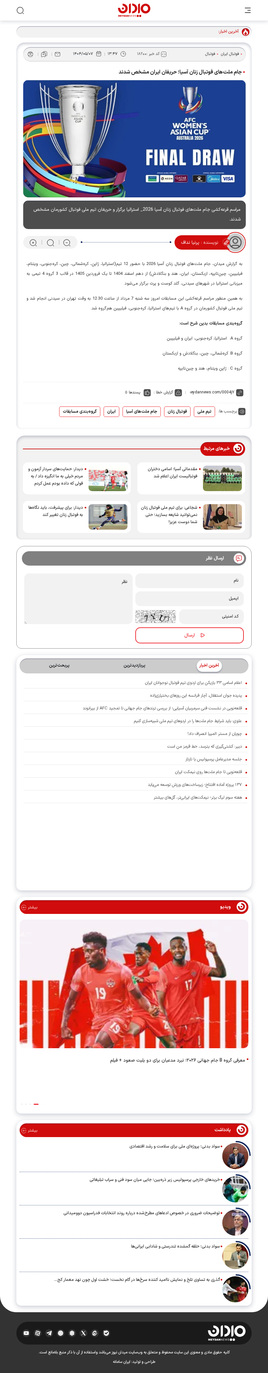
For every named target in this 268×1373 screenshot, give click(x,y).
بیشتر (31, 907)
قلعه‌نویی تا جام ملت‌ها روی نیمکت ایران (208, 772)
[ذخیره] (44, 54)
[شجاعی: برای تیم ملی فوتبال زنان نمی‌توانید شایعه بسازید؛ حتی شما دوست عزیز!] (222, 517)
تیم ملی (204, 411)
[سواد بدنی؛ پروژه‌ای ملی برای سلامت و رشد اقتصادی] (235, 1156)
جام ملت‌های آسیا (141, 411)
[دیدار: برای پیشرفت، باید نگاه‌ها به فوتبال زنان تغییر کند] (108, 517)
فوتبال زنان (177, 411)
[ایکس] (83, 1333)
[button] (36, 1104)
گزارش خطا (164, 392)
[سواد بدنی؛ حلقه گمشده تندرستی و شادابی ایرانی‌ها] (235, 1256)
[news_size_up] (33, 243)
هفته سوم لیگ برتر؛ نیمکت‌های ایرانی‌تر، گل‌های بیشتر (198, 797)
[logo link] (134, 10)
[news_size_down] (67, 243)
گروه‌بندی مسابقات (80, 411)
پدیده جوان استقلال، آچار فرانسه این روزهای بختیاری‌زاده (196, 695)
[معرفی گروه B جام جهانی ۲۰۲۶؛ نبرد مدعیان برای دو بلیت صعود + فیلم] (134, 985)
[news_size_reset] (50, 243)
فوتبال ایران (230, 54)
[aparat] (38, 1333)
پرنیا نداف (190, 242)
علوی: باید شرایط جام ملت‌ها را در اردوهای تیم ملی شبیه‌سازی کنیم (188, 721)
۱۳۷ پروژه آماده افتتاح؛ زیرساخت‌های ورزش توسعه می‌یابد (195, 785)
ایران (111, 411)
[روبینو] (61, 1333)
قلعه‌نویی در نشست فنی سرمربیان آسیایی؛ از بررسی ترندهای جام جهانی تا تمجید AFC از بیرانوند (162, 708)
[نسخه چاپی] (30, 54)
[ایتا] (95, 1333)
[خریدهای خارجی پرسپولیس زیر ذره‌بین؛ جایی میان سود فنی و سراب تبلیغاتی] (235, 1189)
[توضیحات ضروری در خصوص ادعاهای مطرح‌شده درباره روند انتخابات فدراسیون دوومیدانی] (235, 1223)
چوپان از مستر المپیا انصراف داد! (215, 734)
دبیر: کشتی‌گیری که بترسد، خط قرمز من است (204, 746)
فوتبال (210, 54)
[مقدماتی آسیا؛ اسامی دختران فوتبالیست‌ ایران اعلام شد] (222, 478)
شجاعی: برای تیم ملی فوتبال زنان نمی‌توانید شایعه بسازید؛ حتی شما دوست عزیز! (169, 515)
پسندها (134, 392)
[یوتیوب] (26, 1333)
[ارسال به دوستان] (57, 54)
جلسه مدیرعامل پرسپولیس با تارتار (213, 759)
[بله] (106, 1333)
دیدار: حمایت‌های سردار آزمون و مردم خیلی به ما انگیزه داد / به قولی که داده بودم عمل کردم (55, 476)
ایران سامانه (121, 1362)
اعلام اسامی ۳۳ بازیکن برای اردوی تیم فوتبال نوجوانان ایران (193, 683)
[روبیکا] (72, 1333)
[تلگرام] (49, 1333)
